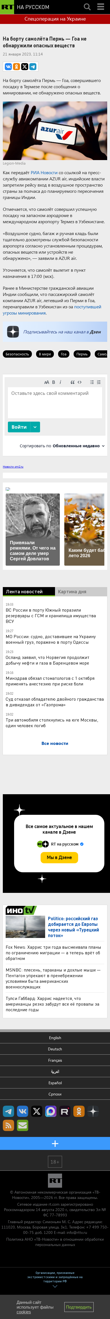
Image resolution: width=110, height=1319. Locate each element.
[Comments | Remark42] (55, 414)
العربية (55, 1071)
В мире (45, 353)
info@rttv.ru (77, 1232)
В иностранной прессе (22, 910)
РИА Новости (44, 172)
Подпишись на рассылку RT (22, 1125)
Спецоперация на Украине (55, 18)
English (55, 1037)
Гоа (64, 353)
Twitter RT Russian (36, 1111)
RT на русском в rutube (65, 1111)
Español (55, 1082)
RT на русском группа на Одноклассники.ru (79, 1111)
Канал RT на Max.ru (50, 1111)
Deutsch (55, 1049)
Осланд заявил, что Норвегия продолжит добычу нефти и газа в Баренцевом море (47, 660)
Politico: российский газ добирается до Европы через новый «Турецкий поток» (73, 926)
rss (8, 1125)
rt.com (54, 1204)
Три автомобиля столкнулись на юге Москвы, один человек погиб (52, 722)
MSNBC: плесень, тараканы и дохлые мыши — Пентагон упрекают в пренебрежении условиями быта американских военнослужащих (53, 978)
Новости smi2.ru (13, 466)
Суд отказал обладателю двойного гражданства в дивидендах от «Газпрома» (55, 701)
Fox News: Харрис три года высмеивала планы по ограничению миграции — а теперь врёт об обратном (53, 952)
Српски (55, 1094)
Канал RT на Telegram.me (8, 1111)
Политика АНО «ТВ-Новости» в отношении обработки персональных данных (55, 1241)
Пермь (82, 353)
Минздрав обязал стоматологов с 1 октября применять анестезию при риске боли (50, 681)
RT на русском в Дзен (93, 1111)
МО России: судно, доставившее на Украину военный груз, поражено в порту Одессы (51, 639)
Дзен (95, 332)
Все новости (54, 743)
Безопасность (17, 353)
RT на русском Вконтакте (22, 1111)
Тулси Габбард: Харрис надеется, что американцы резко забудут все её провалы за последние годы (52, 1003)
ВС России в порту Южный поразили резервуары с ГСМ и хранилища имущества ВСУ (51, 615)
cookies (24, 1311)
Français (55, 1060)
